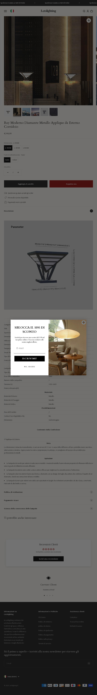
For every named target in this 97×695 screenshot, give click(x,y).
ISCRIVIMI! (29, 358)
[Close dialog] (83, 322)
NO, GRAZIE (29, 367)
